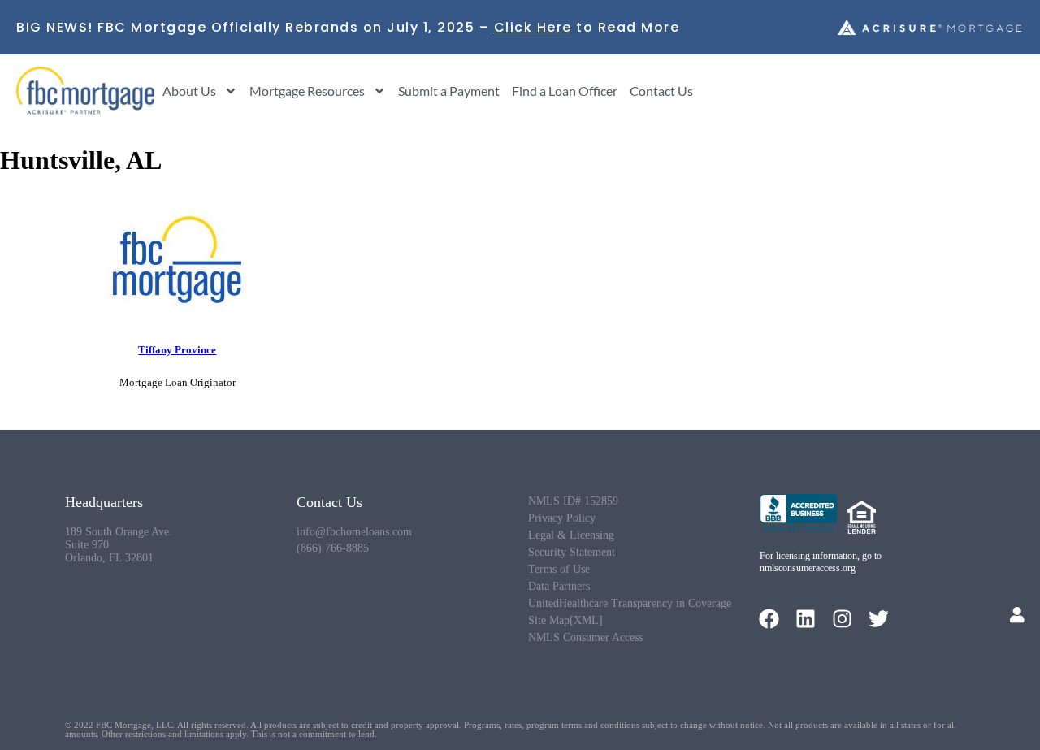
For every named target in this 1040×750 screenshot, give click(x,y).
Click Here (533, 27)
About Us (189, 90)
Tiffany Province (177, 350)
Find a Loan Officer (565, 90)
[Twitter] (878, 618)
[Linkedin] (805, 618)
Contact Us (661, 90)
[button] (1017, 615)
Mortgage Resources (307, 90)
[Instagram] (842, 618)
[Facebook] (769, 618)
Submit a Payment (449, 90)
